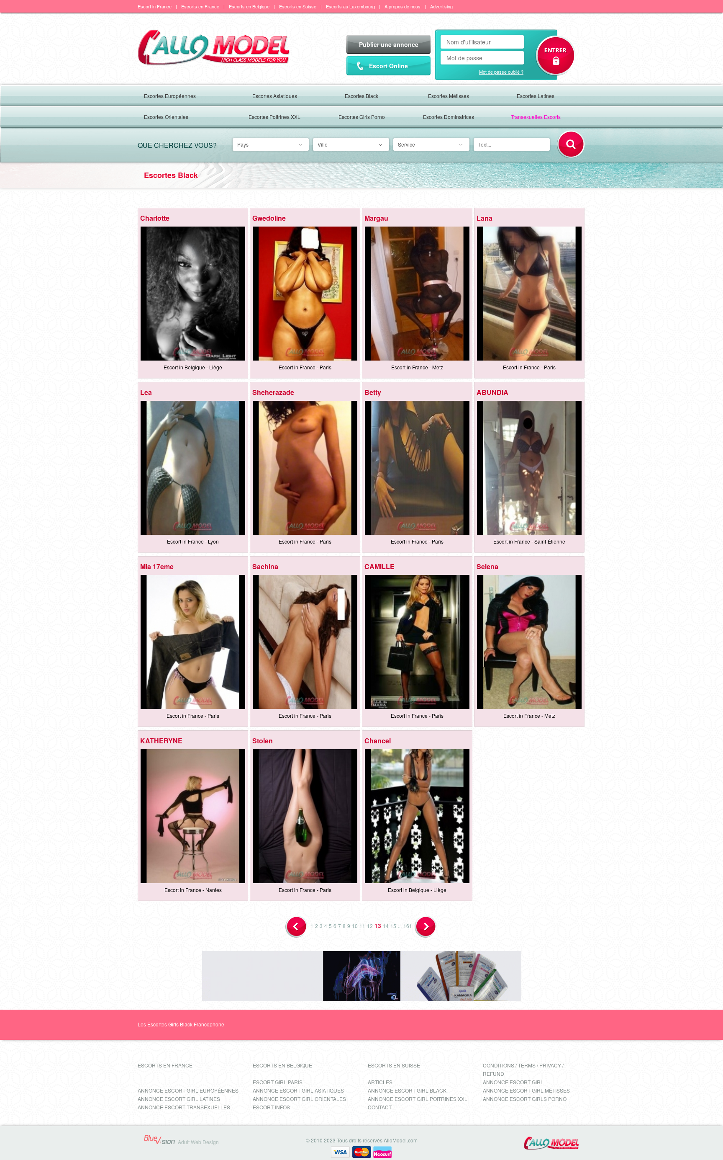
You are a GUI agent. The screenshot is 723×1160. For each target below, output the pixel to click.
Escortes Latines (535, 95)
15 (393, 925)
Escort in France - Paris (305, 367)
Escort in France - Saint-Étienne (529, 541)
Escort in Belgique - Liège (193, 367)
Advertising (441, 6)
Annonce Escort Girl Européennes (188, 1090)
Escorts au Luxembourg (350, 6)
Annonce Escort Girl (513, 1081)
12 (370, 925)
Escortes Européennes (170, 95)
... (400, 925)
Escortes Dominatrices (448, 116)
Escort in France (155, 6)
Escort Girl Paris (278, 1081)
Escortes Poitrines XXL (274, 116)
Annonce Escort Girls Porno (525, 1098)
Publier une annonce (388, 44)
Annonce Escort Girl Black (407, 1090)
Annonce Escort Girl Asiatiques (298, 1090)
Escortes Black (361, 95)
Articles (380, 1081)
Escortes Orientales (166, 116)
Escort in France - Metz (417, 367)
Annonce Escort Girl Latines (179, 1098)
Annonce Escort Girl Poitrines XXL (417, 1098)
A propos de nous (402, 6)
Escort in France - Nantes (193, 889)
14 (386, 925)
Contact (380, 1107)
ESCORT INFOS (271, 1107)
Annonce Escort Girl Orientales (299, 1098)
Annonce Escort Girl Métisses (526, 1090)
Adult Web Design (198, 1141)
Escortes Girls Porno (361, 116)
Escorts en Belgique (249, 6)
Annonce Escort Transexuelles (184, 1107)
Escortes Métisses (448, 95)
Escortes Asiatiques (274, 95)
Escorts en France (200, 6)
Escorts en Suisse (297, 6)
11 (362, 925)
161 (407, 925)
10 (355, 925)
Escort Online (388, 66)
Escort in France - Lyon (193, 541)
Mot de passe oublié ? (501, 71)
